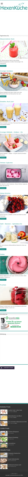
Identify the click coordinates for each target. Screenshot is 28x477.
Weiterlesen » (3, 65)
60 (16, 423)
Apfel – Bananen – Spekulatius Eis (11, 224)
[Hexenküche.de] (14, 5)
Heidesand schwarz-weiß (14, 464)
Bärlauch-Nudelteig (13, 437)
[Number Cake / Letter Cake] (3, 411)
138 (16, 411)
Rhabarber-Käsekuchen (14, 453)
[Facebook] (11, 473)
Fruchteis (3, 285)
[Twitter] (12, 473)
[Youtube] (15, 473)
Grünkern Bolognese (13, 431)
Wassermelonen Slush (7, 39)
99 (15, 417)
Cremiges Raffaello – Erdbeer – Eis (11, 132)
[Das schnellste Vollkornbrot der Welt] (3, 423)
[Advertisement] (14, 24)
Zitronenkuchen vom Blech (15, 416)
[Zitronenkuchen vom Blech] (3, 417)
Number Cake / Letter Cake (15, 410)
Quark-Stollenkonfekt (13, 459)
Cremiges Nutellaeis (6, 71)
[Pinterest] (14, 473)
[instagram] (16, 473)
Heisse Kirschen (5, 193)
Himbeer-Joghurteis (6, 162)
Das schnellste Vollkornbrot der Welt (17, 421)
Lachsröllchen (11, 443)
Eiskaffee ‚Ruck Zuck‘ (7, 101)
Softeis (2, 254)
